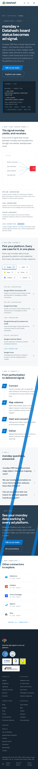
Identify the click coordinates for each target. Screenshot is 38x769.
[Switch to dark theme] (28, 3)
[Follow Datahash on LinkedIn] (3, 764)
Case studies (24, 704)
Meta (3, 704)
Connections (12, 16)
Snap (3, 711)
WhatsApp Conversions (27, 693)
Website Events (24, 680)
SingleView (5, 683)
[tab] (9, 267)
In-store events (24, 683)
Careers (4, 738)
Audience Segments (26, 696)
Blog (21, 708)
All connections (6, 717)
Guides (22, 711)
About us (5, 729)
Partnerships (6, 747)
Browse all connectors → (19, 622)
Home (3, 16)
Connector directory (8, 720)
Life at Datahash (7, 732)
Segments (5, 686)
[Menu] (34, 3)
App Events (23, 690)
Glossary (22, 714)
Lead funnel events (25, 686)
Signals (4, 680)
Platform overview (7, 690)
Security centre (6, 741)
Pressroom (5, 744)
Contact (4, 750)
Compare (23, 717)
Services (4, 693)
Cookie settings (29, 764)
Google (4, 708)
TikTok (4, 714)
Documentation (24, 720)
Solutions (5, 696)
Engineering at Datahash (9, 735)
